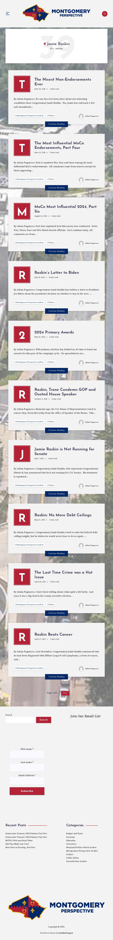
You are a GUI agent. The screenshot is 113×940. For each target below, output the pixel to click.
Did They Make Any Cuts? (17, 844)
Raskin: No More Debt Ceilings (63, 515)
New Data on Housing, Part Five (20, 847)
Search (9, 715)
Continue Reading (56, 124)
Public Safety (72, 858)
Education (71, 840)
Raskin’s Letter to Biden (56, 273)
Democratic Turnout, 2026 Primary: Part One (26, 837)
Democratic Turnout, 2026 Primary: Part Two (26, 833)
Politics (52, 115)
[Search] (104, 14)
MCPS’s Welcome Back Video (19, 840)
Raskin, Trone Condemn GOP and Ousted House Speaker (65, 392)
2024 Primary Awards (54, 332)
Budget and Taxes (74, 833)
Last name (27, 762)
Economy (70, 837)
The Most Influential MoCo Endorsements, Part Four (59, 145)
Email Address (27, 775)
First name (27, 749)
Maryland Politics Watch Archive (81, 847)
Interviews (71, 844)
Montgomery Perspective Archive (30, 115)
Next (65, 693)
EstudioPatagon (65, 933)
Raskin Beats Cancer (53, 635)
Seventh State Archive (76, 861)
